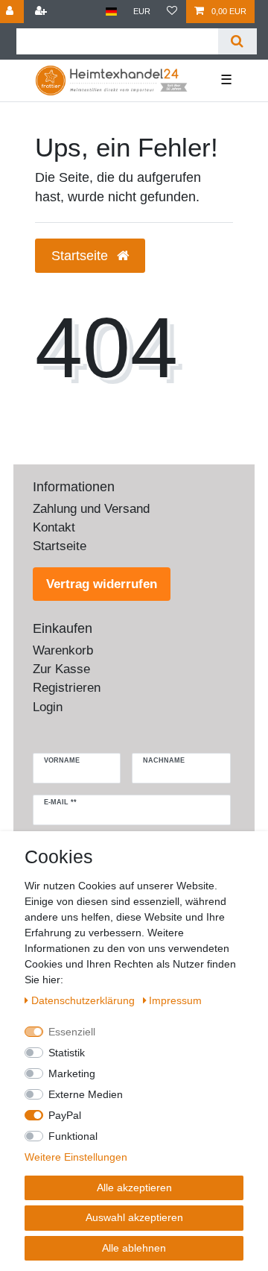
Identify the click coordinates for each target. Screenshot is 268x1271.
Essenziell (71, 1032)
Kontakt (54, 527)
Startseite (59, 546)
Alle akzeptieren (134, 1187)
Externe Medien (85, 1094)
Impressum (175, 1000)
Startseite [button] (81, 255)
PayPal (64, 1115)
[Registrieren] (41, 11)
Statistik (66, 1053)
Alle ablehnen (134, 1248)
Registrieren (66, 688)
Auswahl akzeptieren (134, 1217)
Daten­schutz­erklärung (84, 1000)
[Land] (111, 11)
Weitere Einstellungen (76, 1157)
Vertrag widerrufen (101, 584)
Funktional (73, 1136)
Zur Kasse (61, 669)
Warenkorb (63, 650)
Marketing (71, 1073)
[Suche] (237, 41)
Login (48, 707)
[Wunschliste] (172, 11)
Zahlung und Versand (91, 509)
